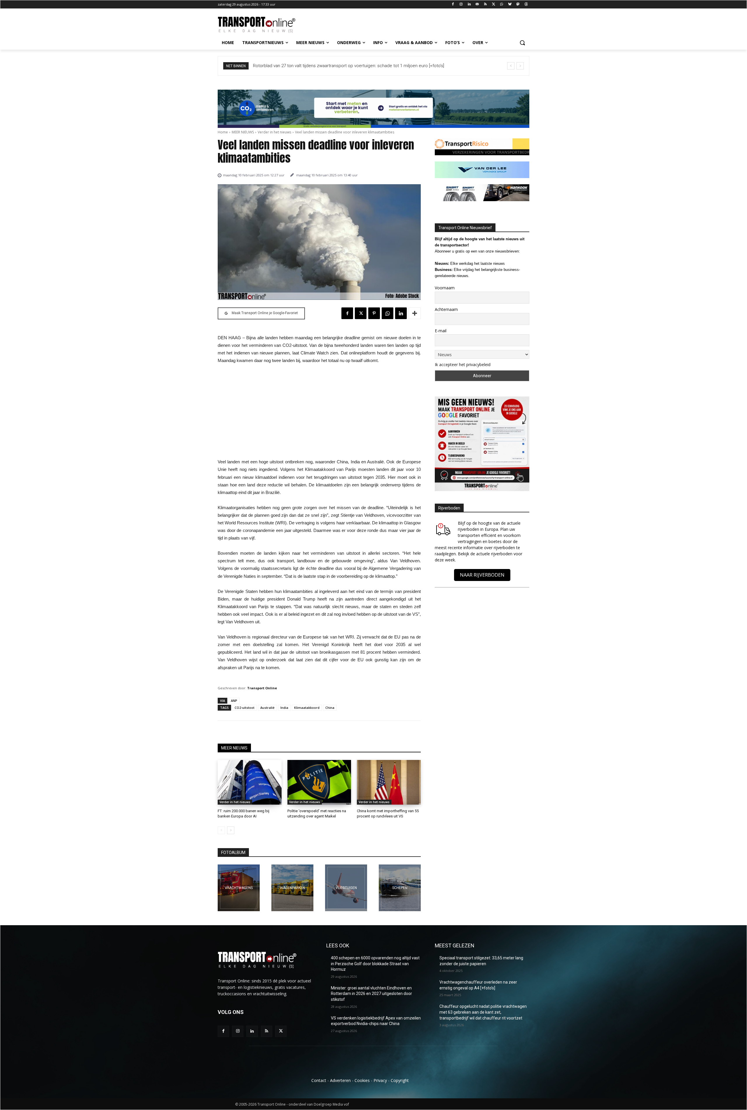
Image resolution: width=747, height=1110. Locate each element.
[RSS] (485, 4)
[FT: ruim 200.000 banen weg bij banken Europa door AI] (250, 782)
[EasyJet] (346, 887)
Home (223, 132)
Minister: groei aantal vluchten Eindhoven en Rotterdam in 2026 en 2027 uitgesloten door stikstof (371, 994)
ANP (234, 700)
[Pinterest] (374, 313)
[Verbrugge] (292, 887)
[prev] (510, 65)
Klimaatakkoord (307, 707)
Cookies (362, 1080)
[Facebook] (453, 4)
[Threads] (526, 4)
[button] (522, 43)
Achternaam (446, 309)
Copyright (400, 1080)
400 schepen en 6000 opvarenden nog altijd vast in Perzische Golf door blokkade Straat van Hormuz (375, 964)
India (284, 707)
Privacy (380, 1080)
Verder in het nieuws (274, 132)
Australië (267, 707)
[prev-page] (221, 830)
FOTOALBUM (233, 852)
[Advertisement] (319, 413)
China (329, 707)
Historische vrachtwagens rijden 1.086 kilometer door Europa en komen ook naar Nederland (344, 65)
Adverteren (340, 1080)
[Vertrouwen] (400, 887)
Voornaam (445, 287)
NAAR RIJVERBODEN (482, 575)
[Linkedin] (469, 4)
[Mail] (477, 4)
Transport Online (262, 688)
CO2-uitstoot (244, 707)
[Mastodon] (517, 4)
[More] (415, 313)
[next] (520, 65)
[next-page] (230, 830)
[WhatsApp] (501, 4)
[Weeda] (239, 887)
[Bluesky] (510, 4)
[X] (493, 4)
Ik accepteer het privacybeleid (463, 364)
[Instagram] (461, 4)
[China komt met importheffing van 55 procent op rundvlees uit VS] (389, 782)
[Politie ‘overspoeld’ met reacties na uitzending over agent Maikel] (319, 782)
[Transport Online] (264, 25)
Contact (318, 1080)
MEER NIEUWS (243, 132)
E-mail (440, 330)
